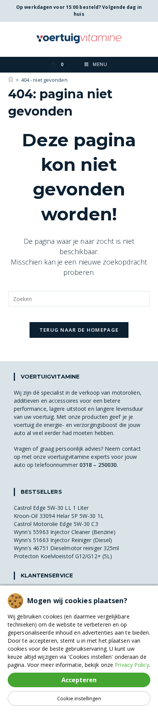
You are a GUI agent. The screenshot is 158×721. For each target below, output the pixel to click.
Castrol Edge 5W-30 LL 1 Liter (51, 507)
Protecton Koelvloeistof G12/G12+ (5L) (63, 556)
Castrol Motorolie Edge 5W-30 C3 (56, 524)
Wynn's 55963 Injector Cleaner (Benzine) (65, 532)
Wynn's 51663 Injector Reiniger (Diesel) (63, 540)
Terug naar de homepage (79, 329)
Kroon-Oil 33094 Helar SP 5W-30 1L (59, 515)
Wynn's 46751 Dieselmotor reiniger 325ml (66, 548)
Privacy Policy (132, 664)
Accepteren (79, 680)
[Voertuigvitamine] (10, 79)
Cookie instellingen (79, 698)
